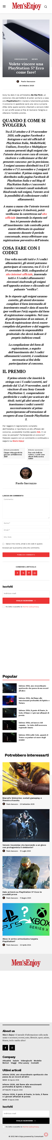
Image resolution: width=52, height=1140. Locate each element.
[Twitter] (23, 572)
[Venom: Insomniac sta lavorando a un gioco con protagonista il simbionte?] (26, 825)
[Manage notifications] (46, 1134)
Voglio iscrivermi (24, 601)
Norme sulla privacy (31, 607)
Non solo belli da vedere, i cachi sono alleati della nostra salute (36, 455)
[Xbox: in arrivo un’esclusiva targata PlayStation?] (26, 919)
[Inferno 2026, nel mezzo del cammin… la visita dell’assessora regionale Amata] (10, 725)
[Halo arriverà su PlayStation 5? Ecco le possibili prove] (26, 872)
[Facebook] (17, 572)
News (35, 59)
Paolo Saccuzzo (28, 81)
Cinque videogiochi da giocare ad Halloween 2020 (13, 455)
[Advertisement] (26, 638)
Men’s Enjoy (18, 441)
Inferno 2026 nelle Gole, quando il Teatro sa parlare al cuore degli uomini (33, 737)
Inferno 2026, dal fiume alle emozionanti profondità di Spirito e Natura (34, 700)
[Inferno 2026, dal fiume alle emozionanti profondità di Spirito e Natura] (10, 700)
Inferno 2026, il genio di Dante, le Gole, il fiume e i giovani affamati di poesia (34, 712)
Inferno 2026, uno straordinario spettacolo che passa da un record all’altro (33, 688)
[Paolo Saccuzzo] (18, 81)
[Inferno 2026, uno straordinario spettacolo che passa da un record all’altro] (10, 688)
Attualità (7, 1090)
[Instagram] (12, 1047)
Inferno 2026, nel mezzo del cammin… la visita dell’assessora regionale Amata (33, 725)
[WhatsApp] (34, 572)
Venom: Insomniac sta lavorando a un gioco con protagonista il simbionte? (24, 846)
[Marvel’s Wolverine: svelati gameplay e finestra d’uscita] (26, 778)
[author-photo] (4, 804)
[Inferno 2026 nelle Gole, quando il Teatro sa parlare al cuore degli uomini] (10, 737)
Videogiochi (21, 59)
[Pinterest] (28, 572)
